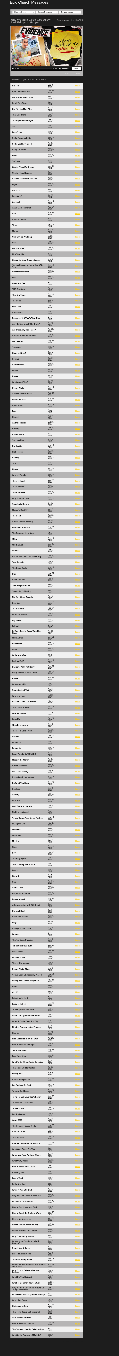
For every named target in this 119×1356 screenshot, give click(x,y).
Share (77, 73)
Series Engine (77, 1342)
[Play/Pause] (13, 68)
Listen (77, 86)
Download (76, 68)
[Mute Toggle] (60, 68)
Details (67, 73)
